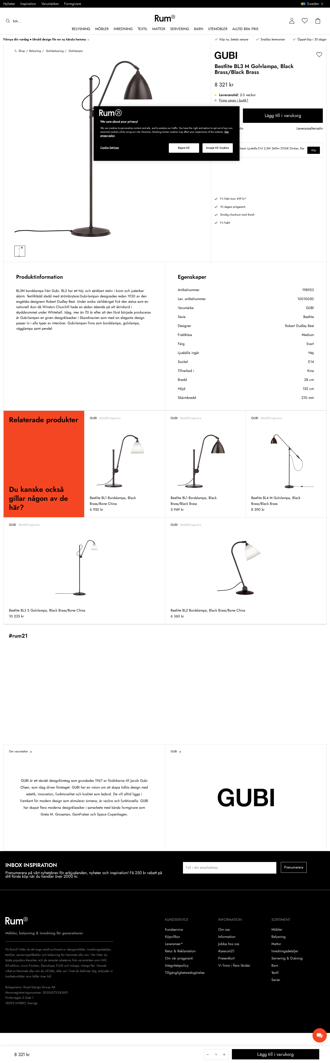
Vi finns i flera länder (234, 965)
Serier (275, 980)
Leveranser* (174, 944)
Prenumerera (294, 867)
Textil (275, 973)
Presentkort (226, 958)
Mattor (276, 944)
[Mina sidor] (292, 21)
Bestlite (308, 316)
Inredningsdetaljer (284, 951)
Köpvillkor (172, 937)
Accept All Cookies (217, 148)
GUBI (310, 307)
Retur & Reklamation (180, 951)
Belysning (278, 937)
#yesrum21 (226, 951)
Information (226, 937)
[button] (314, 4)
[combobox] (312, 4)
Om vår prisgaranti (179, 958)
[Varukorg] (318, 21)
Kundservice (174, 929)
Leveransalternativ (310, 128)
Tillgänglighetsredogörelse (185, 973)
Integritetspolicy (177, 965)
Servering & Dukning (287, 958)
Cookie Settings (109, 147)
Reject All (184, 148)
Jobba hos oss (228, 944)
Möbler (276, 929)
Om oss (224, 929)
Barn (274, 965)
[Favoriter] (305, 21)
